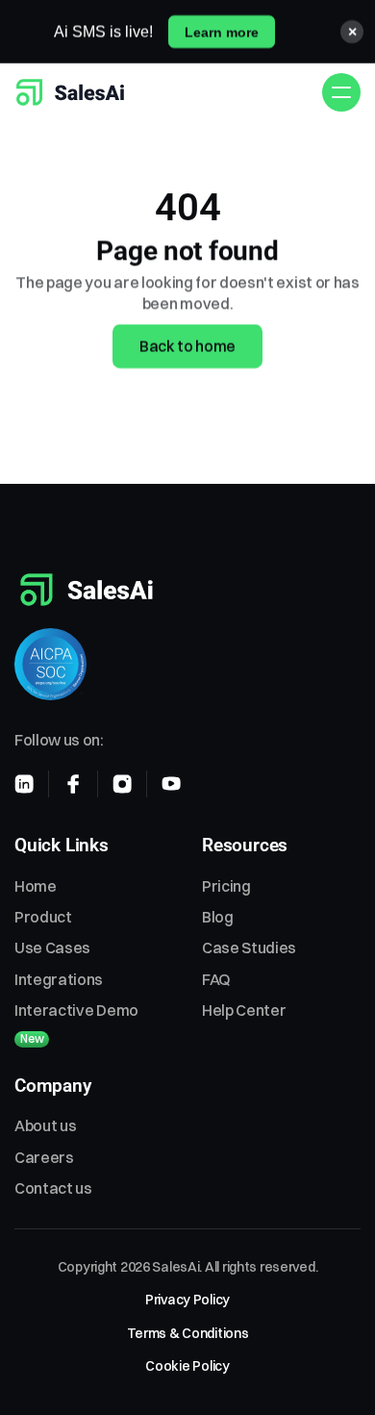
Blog (218, 916)
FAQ (216, 979)
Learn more (222, 31)
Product (43, 916)
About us (45, 1125)
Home (35, 886)
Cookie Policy (187, 1366)
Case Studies (249, 947)
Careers (44, 1157)
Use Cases (52, 947)
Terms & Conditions (188, 1333)
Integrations (58, 979)
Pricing (226, 886)
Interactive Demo (76, 1010)
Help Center (244, 1010)
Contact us (53, 1188)
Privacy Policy (187, 1299)
